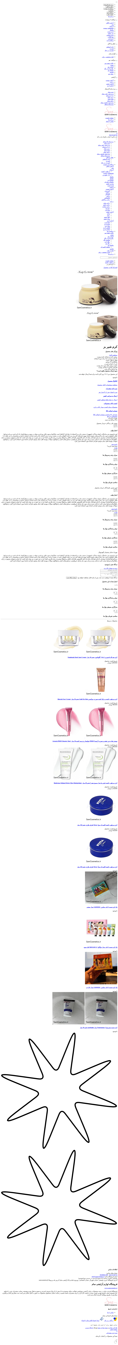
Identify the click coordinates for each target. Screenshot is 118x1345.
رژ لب (112, 82)
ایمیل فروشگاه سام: (111, 1276)
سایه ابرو (107, 224)
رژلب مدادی (106, 206)
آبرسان (111, 26)
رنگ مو (108, 243)
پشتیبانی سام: (113, 1278)
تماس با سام (110, 121)
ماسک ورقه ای (109, 182)
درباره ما (111, 16)
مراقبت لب (110, 40)
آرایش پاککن (110, 23)
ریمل (108, 215)
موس (112, 65)
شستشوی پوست (108, 28)
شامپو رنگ (106, 240)
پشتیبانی (108, 1333)
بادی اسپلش (110, 47)
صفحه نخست (109, 118)
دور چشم (111, 33)
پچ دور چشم (110, 184)
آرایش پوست (110, 80)
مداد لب (107, 210)
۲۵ (116, 448)
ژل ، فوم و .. (106, 175)
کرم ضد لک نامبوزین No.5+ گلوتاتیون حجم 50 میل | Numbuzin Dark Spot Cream (92, 657)
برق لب (107, 208)
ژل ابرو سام (110, 95)
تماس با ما (110, 1312)
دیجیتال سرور (89, 1328)
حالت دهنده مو (109, 63)
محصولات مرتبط (112, 416)
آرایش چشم (110, 84)
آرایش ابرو (110, 85)
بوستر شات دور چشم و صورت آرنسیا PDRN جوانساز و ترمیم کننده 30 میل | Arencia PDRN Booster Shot (84, 741)
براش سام (110, 101)
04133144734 (113, 135)
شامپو (112, 72)
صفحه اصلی (113, 1329)
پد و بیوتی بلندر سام (108, 94)
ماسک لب (110, 180)
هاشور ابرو (106, 228)
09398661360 (104, 1275)
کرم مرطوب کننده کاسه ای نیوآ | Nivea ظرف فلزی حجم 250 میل (97, 867)
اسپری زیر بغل (109, 50)
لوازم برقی (110, 250)
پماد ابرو (107, 226)
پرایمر (108, 196)
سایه (108, 213)
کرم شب (111, 38)
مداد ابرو (107, 222)
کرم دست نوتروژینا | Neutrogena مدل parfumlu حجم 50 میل (98, 1027)
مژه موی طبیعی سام (107, 102)
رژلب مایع (107, 203)
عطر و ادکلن (110, 157)
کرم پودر (107, 191)
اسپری (112, 48)
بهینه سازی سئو (102, 1328)
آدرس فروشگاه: (112, 1280)
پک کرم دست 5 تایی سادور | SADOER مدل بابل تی (101, 987)
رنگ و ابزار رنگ (109, 68)
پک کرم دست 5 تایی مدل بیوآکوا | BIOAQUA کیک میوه (100, 947)
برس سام (111, 97)
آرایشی (111, 187)
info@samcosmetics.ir (98, 1276)
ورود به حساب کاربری (110, 568)
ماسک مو (111, 70)
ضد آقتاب (111, 37)
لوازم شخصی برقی (108, 57)
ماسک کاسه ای (105, 247)
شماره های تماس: (111, 1273)
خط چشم (107, 217)
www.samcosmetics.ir (111, 1288)
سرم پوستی (110, 35)
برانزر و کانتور (105, 199)
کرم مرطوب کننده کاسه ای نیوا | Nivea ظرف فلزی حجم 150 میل (97, 825)
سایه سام (111, 99)
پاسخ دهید (114, 444)
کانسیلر (107, 194)
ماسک (112, 30)
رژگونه (108, 192)
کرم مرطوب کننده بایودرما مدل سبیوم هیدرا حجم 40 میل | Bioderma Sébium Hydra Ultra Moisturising (85, 783)
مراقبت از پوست (108, 164)
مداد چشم (107, 219)
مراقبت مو (110, 231)
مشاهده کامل (113, 355)
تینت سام (111, 92)
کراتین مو (111, 67)
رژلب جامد (106, 205)
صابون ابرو (106, 229)
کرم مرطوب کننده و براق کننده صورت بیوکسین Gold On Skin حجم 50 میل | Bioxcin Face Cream (87, 699)
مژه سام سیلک (109, 104)
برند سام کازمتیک (108, 141)
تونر (112, 24)
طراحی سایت (113, 1328)
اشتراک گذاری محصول (110, 267)
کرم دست (110, 31)
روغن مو (111, 74)
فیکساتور (107, 198)
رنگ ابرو (107, 242)
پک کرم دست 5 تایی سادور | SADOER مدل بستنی (101, 907)
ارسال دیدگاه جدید (71, 577)
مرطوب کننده (105, 171)
